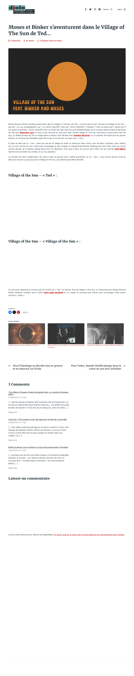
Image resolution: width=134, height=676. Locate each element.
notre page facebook (53, 292)
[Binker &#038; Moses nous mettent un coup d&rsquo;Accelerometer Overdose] (66, 333)
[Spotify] (99, 9)
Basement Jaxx (27, 132)
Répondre (12, 412)
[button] (108, 9)
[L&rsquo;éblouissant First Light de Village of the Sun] (27, 333)
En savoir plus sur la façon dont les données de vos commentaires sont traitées (89, 535)
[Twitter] (90, 9)
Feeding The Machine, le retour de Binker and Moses (105, 345)
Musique (45, 41)
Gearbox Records (82, 135)
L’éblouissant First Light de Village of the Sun (23, 345)
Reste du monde (55, 41)
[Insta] (95, 9)
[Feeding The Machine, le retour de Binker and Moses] (105, 333)
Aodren (31, 41)
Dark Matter (120, 149)
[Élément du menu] (85, 9)
